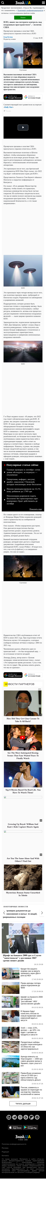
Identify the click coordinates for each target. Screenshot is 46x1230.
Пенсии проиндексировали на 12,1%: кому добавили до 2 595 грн (24, 490)
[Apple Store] (15, 1127)
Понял (23, 17)
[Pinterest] (37, 1117)
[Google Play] (30, 1127)
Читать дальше (23, 1103)
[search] (2, 2)
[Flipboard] (31, 1117)
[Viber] (20, 1117)
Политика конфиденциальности (14, 1144)
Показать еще (35, 509)
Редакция (5, 1152)
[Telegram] (14, 1117)
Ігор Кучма (8, 37)
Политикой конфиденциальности (30, 10)
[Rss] (8, 1117)
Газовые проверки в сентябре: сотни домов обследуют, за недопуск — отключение (23, 472)
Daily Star (8, 107)
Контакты (5, 1155)
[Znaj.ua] (23, 3)
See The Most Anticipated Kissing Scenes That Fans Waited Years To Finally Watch (23, 756)
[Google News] (25, 1117)
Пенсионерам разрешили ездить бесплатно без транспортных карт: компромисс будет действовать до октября (22, 500)
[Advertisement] (23, 229)
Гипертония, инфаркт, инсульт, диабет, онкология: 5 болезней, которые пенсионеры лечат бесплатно (24, 482)
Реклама (5, 1148)
